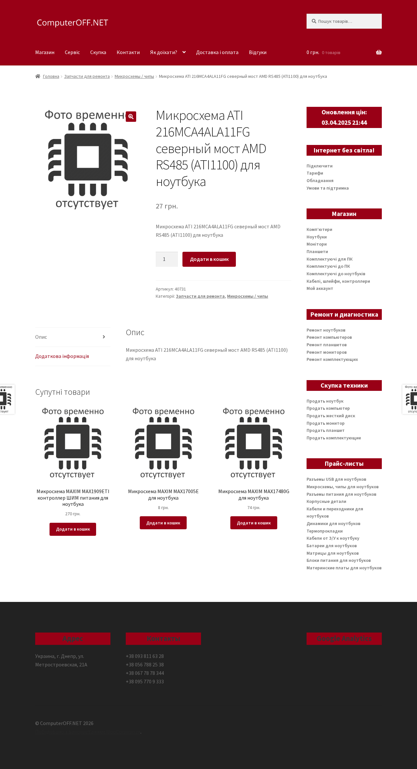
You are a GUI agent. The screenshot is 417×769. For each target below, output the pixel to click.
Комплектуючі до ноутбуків (336, 274)
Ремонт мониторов (327, 352)
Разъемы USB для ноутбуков (336, 479)
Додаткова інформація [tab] (62, 356)
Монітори (317, 244)
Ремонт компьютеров (329, 337)
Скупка (98, 52)
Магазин (44, 52)
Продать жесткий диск (331, 416)
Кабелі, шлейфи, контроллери (338, 281)
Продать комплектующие (334, 438)
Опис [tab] (41, 337)
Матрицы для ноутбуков (333, 553)
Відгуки (257, 52)
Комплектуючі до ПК (328, 266)
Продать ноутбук (325, 401)
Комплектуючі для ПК (329, 259)
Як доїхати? (163, 52)
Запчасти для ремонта (87, 76)
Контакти (128, 52)
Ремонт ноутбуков (326, 330)
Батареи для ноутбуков (332, 545)
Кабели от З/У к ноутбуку (333, 538)
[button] (131, 116)
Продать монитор (326, 423)
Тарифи (315, 173)
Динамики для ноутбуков (333, 523)
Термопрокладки (325, 531)
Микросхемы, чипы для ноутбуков (343, 487)
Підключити (320, 166)
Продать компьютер (328, 408)
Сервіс (72, 52)
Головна (51, 76)
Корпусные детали (326, 501)
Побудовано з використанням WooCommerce (87, 731)
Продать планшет (326, 430)
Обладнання (320, 180)
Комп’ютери (319, 229)
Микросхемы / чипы (134, 76)
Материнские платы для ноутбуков (344, 568)
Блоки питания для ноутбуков (339, 560)
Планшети (317, 251)
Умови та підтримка (328, 188)
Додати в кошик (209, 259)
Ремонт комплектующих (332, 359)
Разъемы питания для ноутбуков (341, 494)
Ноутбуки (317, 237)
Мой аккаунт (320, 288)
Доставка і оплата (217, 52)
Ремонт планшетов (327, 345)
